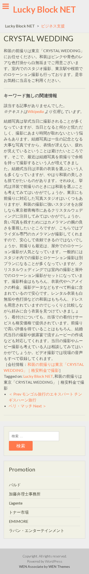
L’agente (15, 503)
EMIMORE (18, 521)
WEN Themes (59, 566)
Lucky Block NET (44, 9)
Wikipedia (35, 111)
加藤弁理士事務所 (25, 493)
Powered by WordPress (44, 561)
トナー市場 (19, 512)
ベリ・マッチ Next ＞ (27, 405)
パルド (15, 484)
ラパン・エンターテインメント (36, 530)
